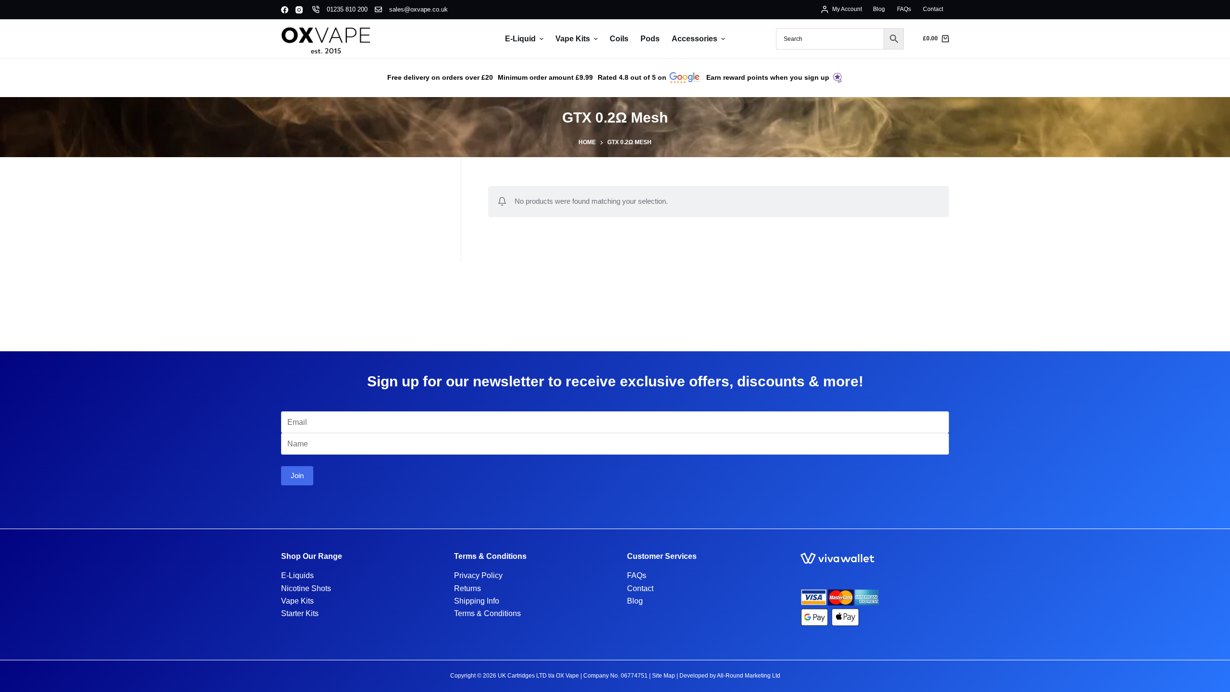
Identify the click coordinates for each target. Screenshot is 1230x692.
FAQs (636, 575)
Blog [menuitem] (879, 9)
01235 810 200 (347, 9)
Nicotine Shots (306, 588)
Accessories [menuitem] (694, 39)
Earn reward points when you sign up (767, 77)
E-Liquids (297, 575)
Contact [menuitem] (933, 9)
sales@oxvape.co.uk (418, 9)
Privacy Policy (478, 575)
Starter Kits (300, 613)
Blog (635, 601)
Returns (467, 588)
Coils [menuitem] (619, 39)
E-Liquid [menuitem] (520, 39)
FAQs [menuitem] (904, 9)
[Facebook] (284, 9)
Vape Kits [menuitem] (572, 39)
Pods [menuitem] (650, 39)
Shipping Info (476, 601)
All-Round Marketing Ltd (748, 675)
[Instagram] (299, 9)
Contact (640, 588)
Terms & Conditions (487, 613)
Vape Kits (297, 601)
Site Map (663, 675)
